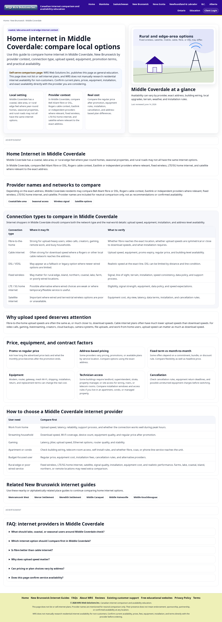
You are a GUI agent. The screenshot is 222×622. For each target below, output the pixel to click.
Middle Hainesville (118, 497)
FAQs (74, 598)
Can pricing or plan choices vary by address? (37, 568)
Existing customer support (123, 598)
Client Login (210, 10)
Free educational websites (156, 598)
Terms (196, 598)
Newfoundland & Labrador (183, 4)
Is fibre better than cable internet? (32, 550)
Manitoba (104, 4)
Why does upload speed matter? (30, 559)
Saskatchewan (120, 4)
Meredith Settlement (70, 497)
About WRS (86, 598)
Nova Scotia (159, 4)
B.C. (203, 4)
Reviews (100, 598)
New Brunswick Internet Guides (50, 598)
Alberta (213, 4)
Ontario (181, 10)
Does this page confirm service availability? (37, 577)
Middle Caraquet (95, 497)
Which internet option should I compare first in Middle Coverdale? (51, 541)
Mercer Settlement (44, 497)
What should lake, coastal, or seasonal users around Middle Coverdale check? (58, 531)
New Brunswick (140, 4)
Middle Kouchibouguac (146, 497)
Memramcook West (18, 497)
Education (195, 10)
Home (91, 4)
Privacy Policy (183, 598)
